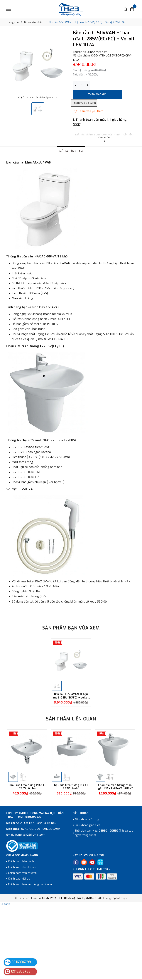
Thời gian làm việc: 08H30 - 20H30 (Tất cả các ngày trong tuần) (104, 833)
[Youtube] (92, 862)
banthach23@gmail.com (30, 835)
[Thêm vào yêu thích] (88, 111)
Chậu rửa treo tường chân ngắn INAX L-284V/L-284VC (115, 787)
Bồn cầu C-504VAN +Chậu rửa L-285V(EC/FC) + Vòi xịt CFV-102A (71, 696)
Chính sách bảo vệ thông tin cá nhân (30, 884)
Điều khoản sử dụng (87, 819)
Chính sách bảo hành (21, 861)
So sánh (5, 904)
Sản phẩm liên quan (71, 719)
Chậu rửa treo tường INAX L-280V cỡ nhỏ (27, 787)
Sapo (124, 898)
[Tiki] (100, 862)
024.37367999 (30, 829)
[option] (37, 63)
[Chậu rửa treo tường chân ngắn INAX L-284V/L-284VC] (115, 750)
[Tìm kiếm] (126, 9)
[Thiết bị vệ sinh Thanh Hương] (71, 9)
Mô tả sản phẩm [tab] (71, 151)
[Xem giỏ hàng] (132, 9)
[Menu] (8, 9)
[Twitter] (84, 862)
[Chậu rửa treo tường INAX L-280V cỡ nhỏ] (27, 750)
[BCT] (22, 846)
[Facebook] (76, 862)
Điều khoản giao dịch (87, 825)
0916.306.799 (51, 829)
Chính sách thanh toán (22, 867)
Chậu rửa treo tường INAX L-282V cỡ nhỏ (71, 787)
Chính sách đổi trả (19, 878)
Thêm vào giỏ (97, 94)
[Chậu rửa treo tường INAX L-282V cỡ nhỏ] (71, 750)
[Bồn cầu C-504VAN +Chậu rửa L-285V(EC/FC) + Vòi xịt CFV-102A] (71, 659)
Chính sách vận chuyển (22, 873)
